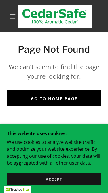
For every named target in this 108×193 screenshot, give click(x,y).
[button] (12, 16)
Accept (54, 179)
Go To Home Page (54, 98)
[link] (55, 16)
